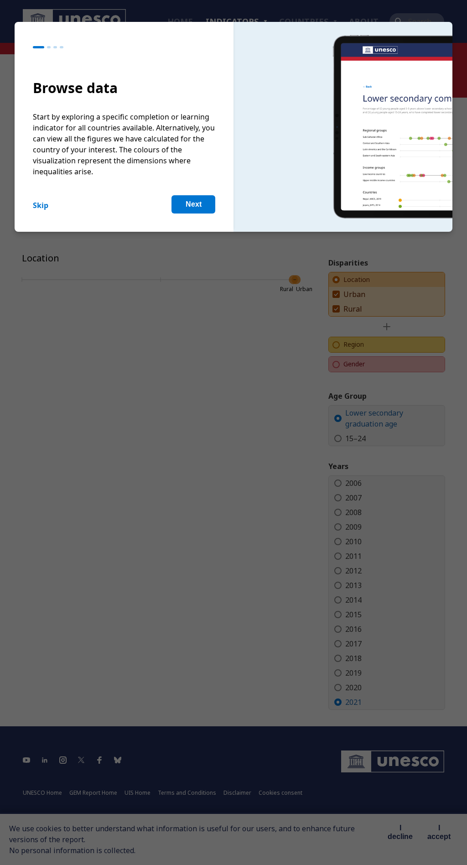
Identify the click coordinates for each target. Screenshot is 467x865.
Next (194, 204)
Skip (40, 205)
